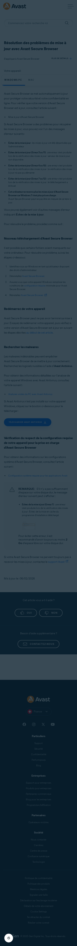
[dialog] (38, 473)
